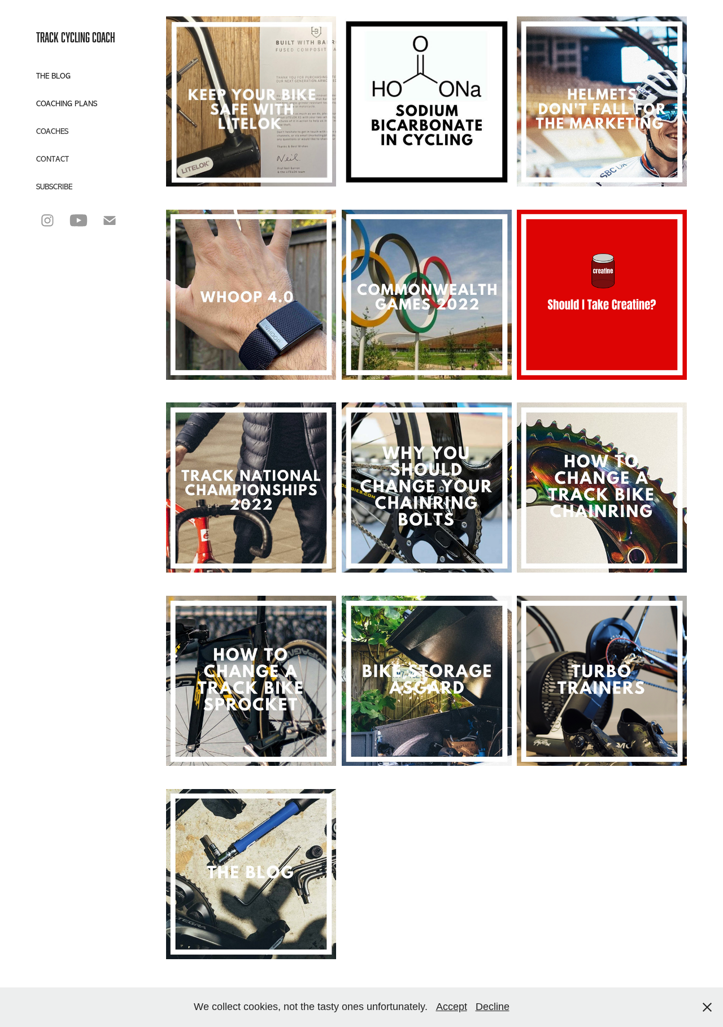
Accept (451, 1006)
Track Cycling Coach (75, 37)
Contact (52, 159)
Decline (492, 1006)
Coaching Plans (66, 103)
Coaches (52, 131)
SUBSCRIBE (54, 187)
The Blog (53, 76)
